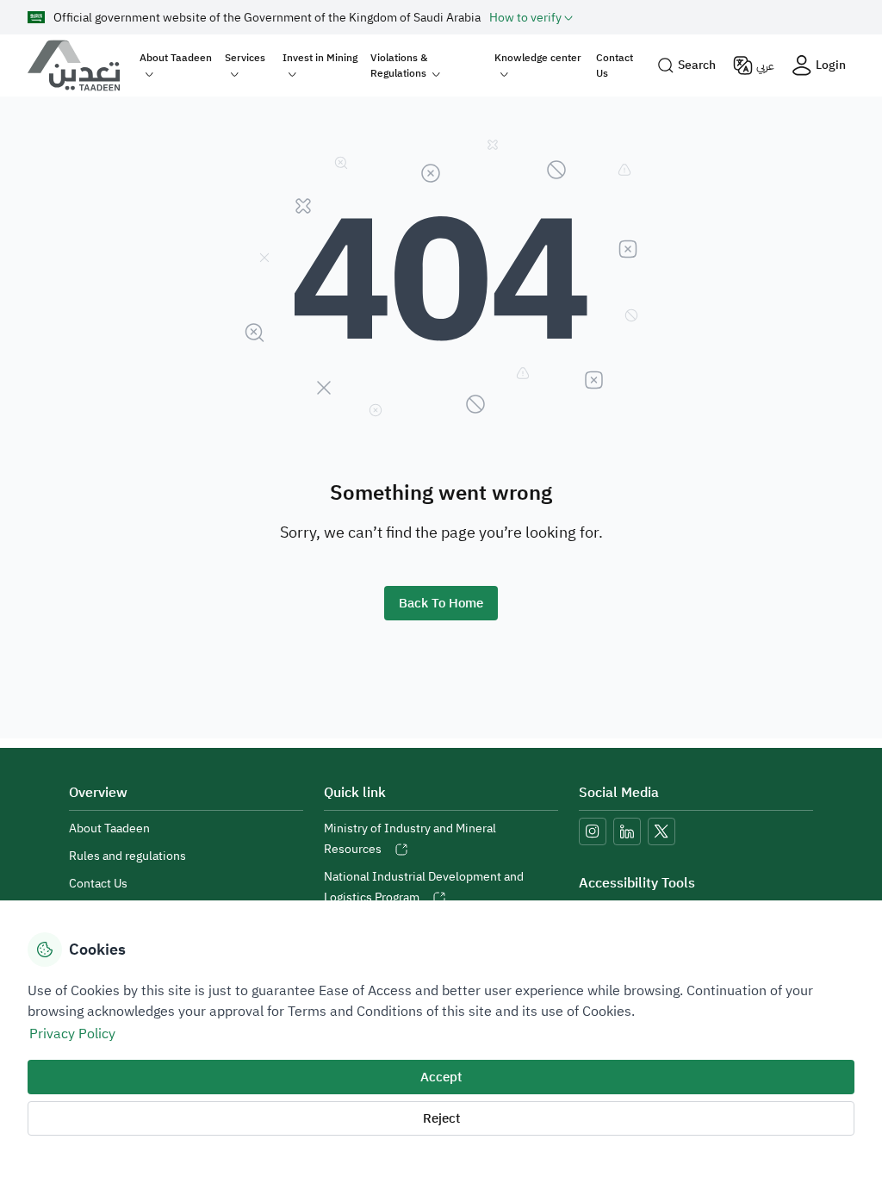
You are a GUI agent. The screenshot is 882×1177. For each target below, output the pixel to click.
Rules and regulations (127, 856)
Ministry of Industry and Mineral (410, 838)
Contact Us (614, 65)
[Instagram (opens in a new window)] (592, 831)
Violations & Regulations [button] (398, 65)
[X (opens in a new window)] (661, 831)
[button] (531, 17)
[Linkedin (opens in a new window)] (627, 831)
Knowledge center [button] (537, 57)
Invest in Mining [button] (320, 57)
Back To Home (441, 603)
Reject (441, 1118)
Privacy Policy (72, 1034)
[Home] (81, 65)
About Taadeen (109, 828)
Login (831, 65)
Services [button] (245, 57)
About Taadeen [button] (176, 57)
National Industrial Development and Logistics (424, 887)
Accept (441, 1077)
